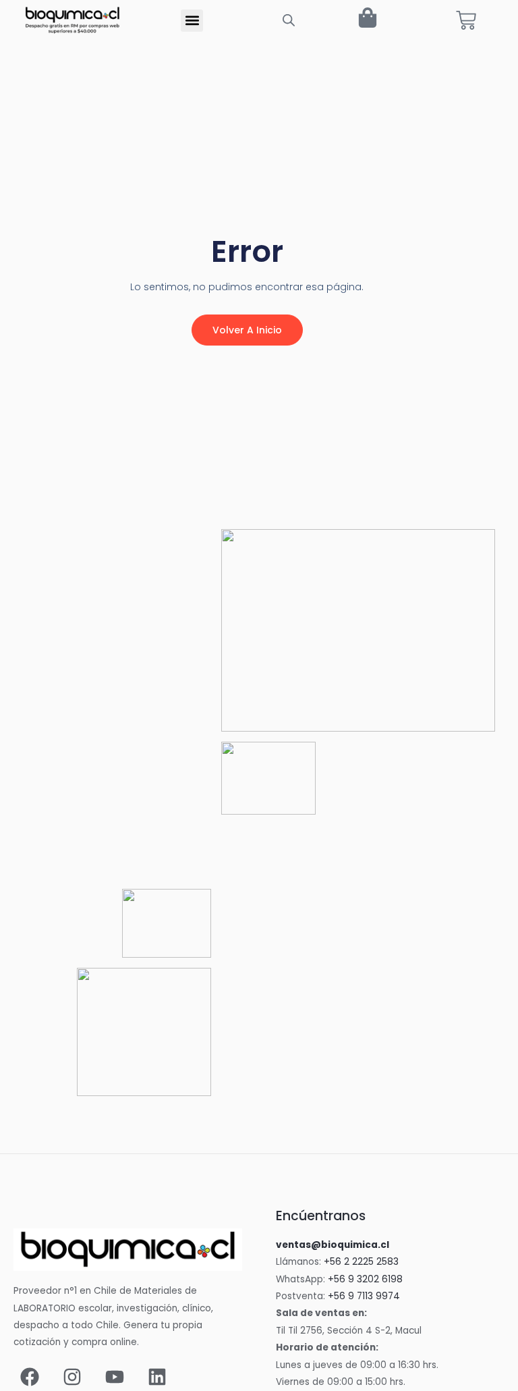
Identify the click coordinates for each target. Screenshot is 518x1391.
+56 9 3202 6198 (365, 1279)
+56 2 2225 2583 (361, 1261)
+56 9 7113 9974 (364, 1296)
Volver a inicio (247, 330)
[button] (192, 20)
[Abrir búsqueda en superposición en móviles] (288, 20)
